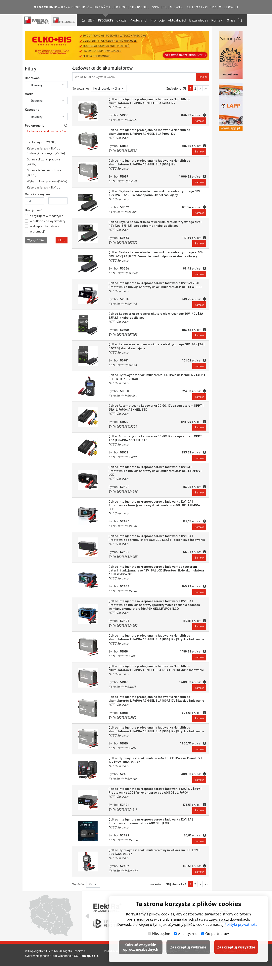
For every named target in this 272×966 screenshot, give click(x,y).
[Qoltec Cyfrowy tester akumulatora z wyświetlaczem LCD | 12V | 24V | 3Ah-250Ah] (87, 861)
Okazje (121, 20)
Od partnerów (217, 933)
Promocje (157, 20)
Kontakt (217, 20)
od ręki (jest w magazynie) (47, 216)
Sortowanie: (80, 88)
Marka (29, 94)
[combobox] (46, 84)
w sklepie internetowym (46, 226)
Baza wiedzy (198, 20)
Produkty (105, 20)
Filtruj (61, 240)
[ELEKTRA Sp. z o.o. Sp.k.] (107, 908)
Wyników (78, 884)
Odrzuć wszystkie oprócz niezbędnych (140, 947)
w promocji (37, 231)
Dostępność (33, 210)
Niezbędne (161, 933)
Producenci (138, 20)
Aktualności (177, 20)
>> (205, 88)
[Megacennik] (37, 20)
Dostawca (32, 78)
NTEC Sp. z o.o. (119, 107)
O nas (231, 20)
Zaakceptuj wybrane (188, 947)
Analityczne (187, 933)
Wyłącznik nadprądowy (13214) (47, 181)
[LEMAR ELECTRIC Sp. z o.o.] (107, 923)
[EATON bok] (231, 107)
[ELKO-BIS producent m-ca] (231, 55)
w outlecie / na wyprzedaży (47, 221)
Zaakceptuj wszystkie (236, 947)
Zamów (199, 120)
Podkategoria (34, 125)
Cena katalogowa (37, 194)
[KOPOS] (121, 45)
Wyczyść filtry (36, 240)
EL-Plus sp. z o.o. (86, 955)
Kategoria (32, 109)
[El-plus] (64, 20)
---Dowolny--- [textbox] (36, 85)
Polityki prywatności (241, 924)
